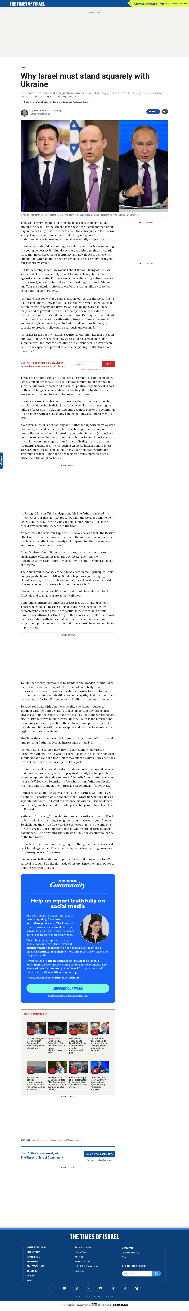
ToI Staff (8, 1239)
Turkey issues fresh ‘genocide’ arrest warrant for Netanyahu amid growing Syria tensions (99, 1044)
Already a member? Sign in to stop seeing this (68, 995)
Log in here (108, 1160)
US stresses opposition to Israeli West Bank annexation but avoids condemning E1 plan (77, 1045)
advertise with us (82, 1261)
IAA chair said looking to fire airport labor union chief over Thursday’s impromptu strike (21, 1229)
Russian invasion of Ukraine (62, 1140)
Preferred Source (81, 102)
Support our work (68, 988)
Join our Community (146, 3)
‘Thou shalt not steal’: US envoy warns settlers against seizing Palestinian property (98, 1083)
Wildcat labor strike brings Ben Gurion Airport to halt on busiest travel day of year (30, 1283)
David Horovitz (41, 111)
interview (27, 517)
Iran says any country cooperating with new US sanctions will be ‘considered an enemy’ (36, 1083)
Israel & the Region (40, 1140)
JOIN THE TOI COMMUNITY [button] (99, 1154)
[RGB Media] (96, 1304)
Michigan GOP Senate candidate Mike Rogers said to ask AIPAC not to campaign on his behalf (57, 1083)
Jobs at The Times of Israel (86, 1266)
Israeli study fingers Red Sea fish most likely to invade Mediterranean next (56, 1045)
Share (155, 112)
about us (79, 1257)
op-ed (78, 1140)
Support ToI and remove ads (173, 4)
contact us (79, 1271)
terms (105, 369)
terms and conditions (84, 1247)
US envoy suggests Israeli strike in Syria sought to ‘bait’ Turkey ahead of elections (36, 1043)
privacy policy (81, 1252)
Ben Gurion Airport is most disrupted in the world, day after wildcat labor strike (78, 1082)
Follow (56, 111)
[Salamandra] (120, 1305)
